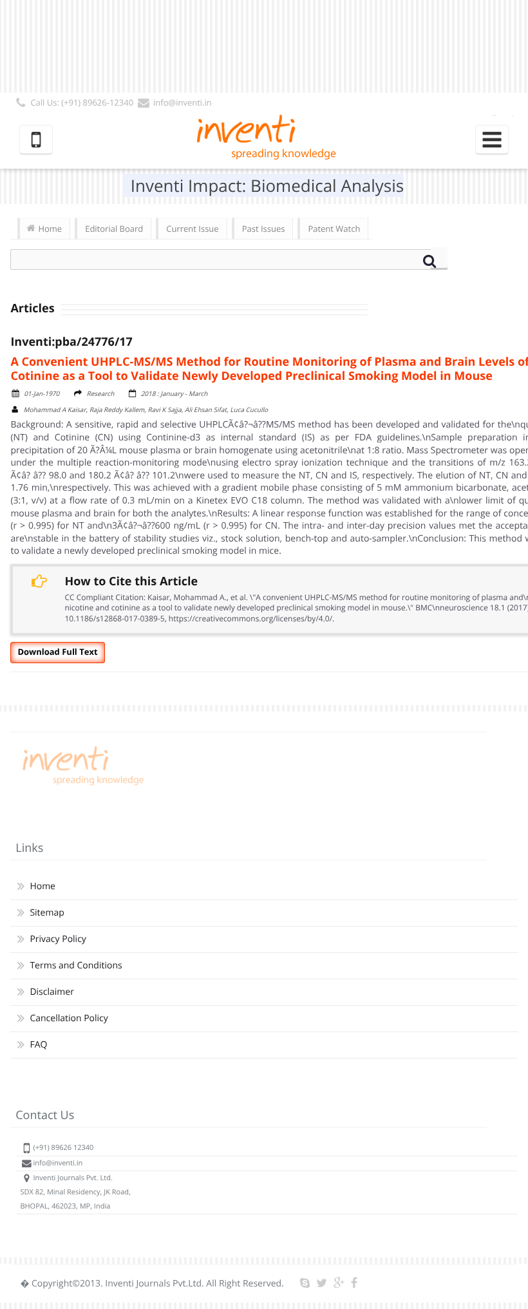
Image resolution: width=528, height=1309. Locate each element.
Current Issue (192, 228)
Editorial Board (114, 228)
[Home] (81, 785)
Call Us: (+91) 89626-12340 (81, 102)
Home (50, 228)
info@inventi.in (182, 102)
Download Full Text (57, 651)
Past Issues (263, 228)
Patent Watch (334, 228)
